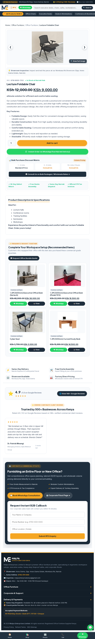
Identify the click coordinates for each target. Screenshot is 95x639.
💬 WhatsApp (25, 7)
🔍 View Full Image (78, 61)
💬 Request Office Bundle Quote (23, 258)
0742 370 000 (23, 575)
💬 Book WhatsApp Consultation (25, 495)
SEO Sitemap (32, 627)
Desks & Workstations (63, 14)
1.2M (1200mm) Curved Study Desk (65, 339)
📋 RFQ (13, 7)
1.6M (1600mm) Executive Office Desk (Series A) (26, 294)
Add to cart (52, 143)
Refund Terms (20, 627)
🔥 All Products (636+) (13, 14)
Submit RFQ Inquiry (47, 536)
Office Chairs (31, 14)
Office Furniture (18, 25)
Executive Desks (45, 14)
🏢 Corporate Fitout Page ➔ (58, 495)
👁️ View (36, 303)
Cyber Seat (15, 339)
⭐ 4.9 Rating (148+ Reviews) (64, 2)
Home (7, 25)
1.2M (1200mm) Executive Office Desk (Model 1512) (66, 294)
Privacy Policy (9, 627)
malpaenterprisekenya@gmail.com (27, 578)
